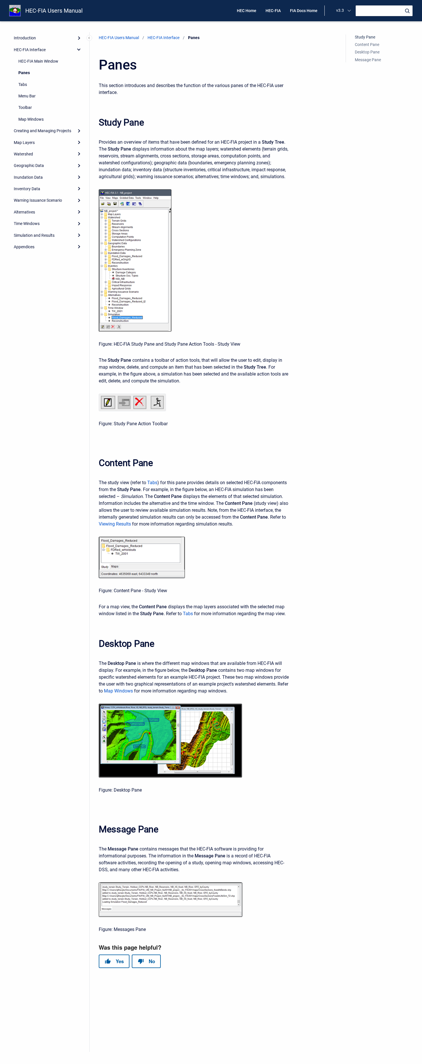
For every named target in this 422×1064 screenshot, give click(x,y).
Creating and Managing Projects (42, 130)
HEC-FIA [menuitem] (273, 10)
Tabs (22, 84)
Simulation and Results (34, 235)
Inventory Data (27, 188)
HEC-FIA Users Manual (54, 10)
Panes (24, 72)
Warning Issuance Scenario (38, 200)
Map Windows (31, 119)
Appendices (24, 247)
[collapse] (79, 49)
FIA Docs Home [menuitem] (304, 10)
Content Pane (367, 44)
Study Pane (365, 37)
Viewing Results (115, 524)
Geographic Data (29, 165)
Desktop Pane (367, 52)
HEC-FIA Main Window (38, 61)
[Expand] (79, 38)
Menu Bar (27, 96)
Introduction (25, 38)
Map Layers (24, 142)
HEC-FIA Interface (30, 49)
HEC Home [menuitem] (246, 10)
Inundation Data (28, 177)
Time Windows (27, 223)
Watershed (23, 154)
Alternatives (24, 212)
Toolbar (25, 107)
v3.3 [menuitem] (340, 10)
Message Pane (368, 59)
